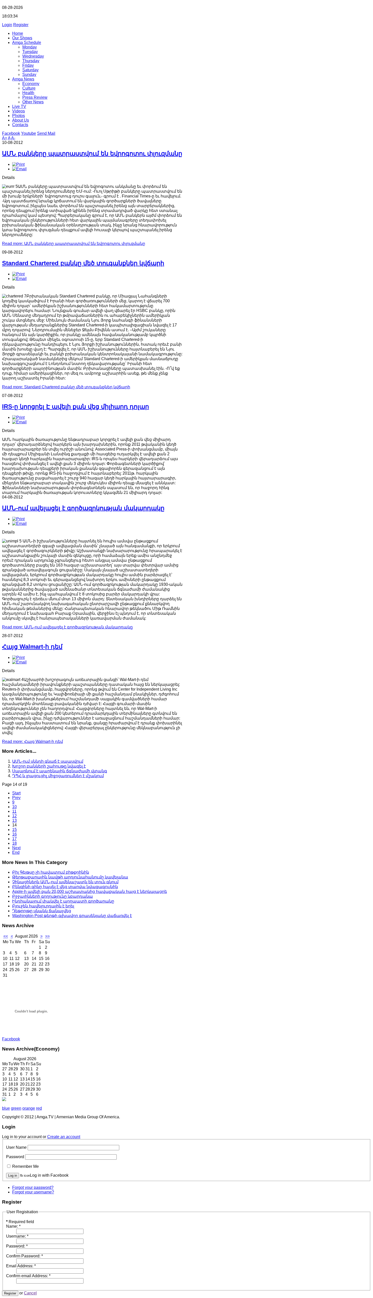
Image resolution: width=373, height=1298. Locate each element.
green (16, 1108)
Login (7, 25)
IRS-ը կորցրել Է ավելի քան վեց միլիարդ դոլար (75, 406)
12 (14, 816)
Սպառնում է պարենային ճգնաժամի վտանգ (59, 771)
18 (14, 843)
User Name (16, 1147)
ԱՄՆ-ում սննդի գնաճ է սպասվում (47, 761)
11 (14, 811)
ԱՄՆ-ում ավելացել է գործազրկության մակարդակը (83, 508)
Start (16, 793)
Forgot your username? (33, 1192)
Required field (20, 1222)
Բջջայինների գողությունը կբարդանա (52, 896)
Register (20, 25)
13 (14, 820)
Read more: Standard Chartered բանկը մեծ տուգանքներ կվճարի (66, 387)
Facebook (11, 133)
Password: (17, 1246)
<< (5, 936)
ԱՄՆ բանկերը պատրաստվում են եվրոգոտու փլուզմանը (92, 153)
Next (16, 848)
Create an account (63, 1137)
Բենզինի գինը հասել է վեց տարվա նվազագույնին (65, 887)
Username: (17, 1236)
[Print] (18, 164)
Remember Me (25, 1166)
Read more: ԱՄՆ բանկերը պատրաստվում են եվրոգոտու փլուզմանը (73, 243)
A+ (4, 138)
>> (47, 936)
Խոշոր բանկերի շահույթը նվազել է (49, 766)
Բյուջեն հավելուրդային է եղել (43, 906)
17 (14, 839)
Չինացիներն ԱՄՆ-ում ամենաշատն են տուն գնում (65, 882)
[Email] (19, 169)
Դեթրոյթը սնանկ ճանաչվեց (41, 911)
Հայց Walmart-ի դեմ (32, 646)
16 (14, 834)
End (16, 852)
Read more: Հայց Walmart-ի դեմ (32, 741)
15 (14, 829)
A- (13, 138)
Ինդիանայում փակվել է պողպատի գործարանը (63, 901)
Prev (16, 797)
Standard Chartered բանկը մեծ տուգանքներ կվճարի (83, 263)
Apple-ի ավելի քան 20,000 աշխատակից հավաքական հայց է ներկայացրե (89, 891)
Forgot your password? (33, 1187)
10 (14, 807)
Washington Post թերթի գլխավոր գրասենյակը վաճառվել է (72, 915)
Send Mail (46, 133)
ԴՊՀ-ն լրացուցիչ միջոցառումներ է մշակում (58, 776)
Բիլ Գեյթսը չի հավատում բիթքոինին (50, 872)
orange (28, 1108)
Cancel (30, 1293)
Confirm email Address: (28, 1276)
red (39, 1108)
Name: (13, 1226)
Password (15, 1157)
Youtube (28, 133)
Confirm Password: (24, 1256)
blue (6, 1108)
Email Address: (21, 1266)
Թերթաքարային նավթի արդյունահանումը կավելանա (70, 877)
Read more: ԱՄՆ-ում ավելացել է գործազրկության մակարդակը (67, 627)
